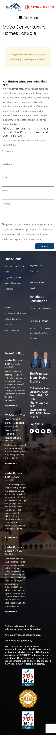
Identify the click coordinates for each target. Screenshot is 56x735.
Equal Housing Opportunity (18, 640)
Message (6, 203)
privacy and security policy (27, 634)
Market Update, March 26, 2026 (13, 549)
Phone (5, 190)
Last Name (7, 164)
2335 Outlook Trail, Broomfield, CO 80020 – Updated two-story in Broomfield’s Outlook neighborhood (15, 426)
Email (4, 177)
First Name (7, 151)
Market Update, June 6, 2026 (13, 475)
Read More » (10, 405)
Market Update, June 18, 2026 (13, 362)
